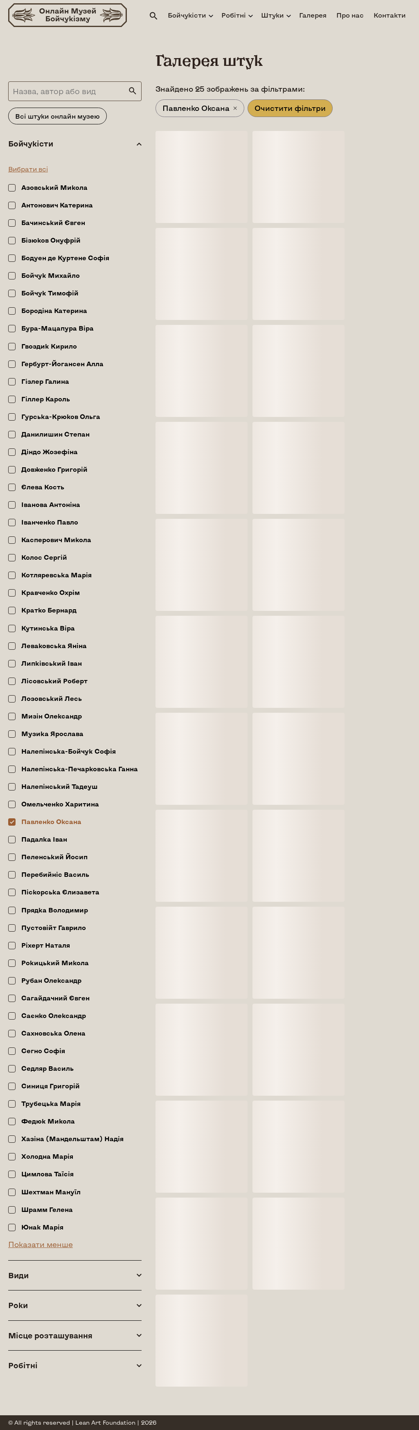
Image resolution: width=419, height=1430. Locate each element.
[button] (153, 16)
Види (18, 1275)
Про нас (350, 15)
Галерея (313, 15)
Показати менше (40, 1244)
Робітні (233, 15)
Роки (18, 1305)
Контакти (390, 15)
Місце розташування (50, 1336)
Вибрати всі (28, 169)
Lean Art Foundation (105, 1422)
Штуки (272, 15)
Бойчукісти (187, 15)
